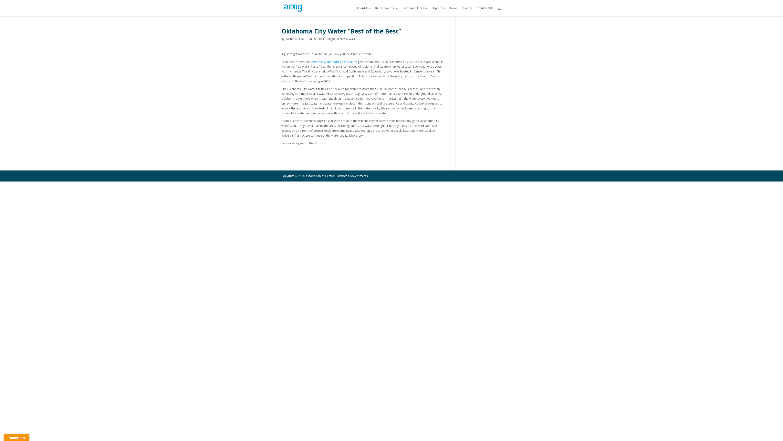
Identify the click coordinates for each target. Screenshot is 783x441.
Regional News (337, 39)
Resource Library (415, 8)
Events (467, 8)
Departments (384, 8)
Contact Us (485, 8)
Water (353, 39)
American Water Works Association (334, 62)
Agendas (438, 8)
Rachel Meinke (294, 39)
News (454, 8)
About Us (363, 8)
